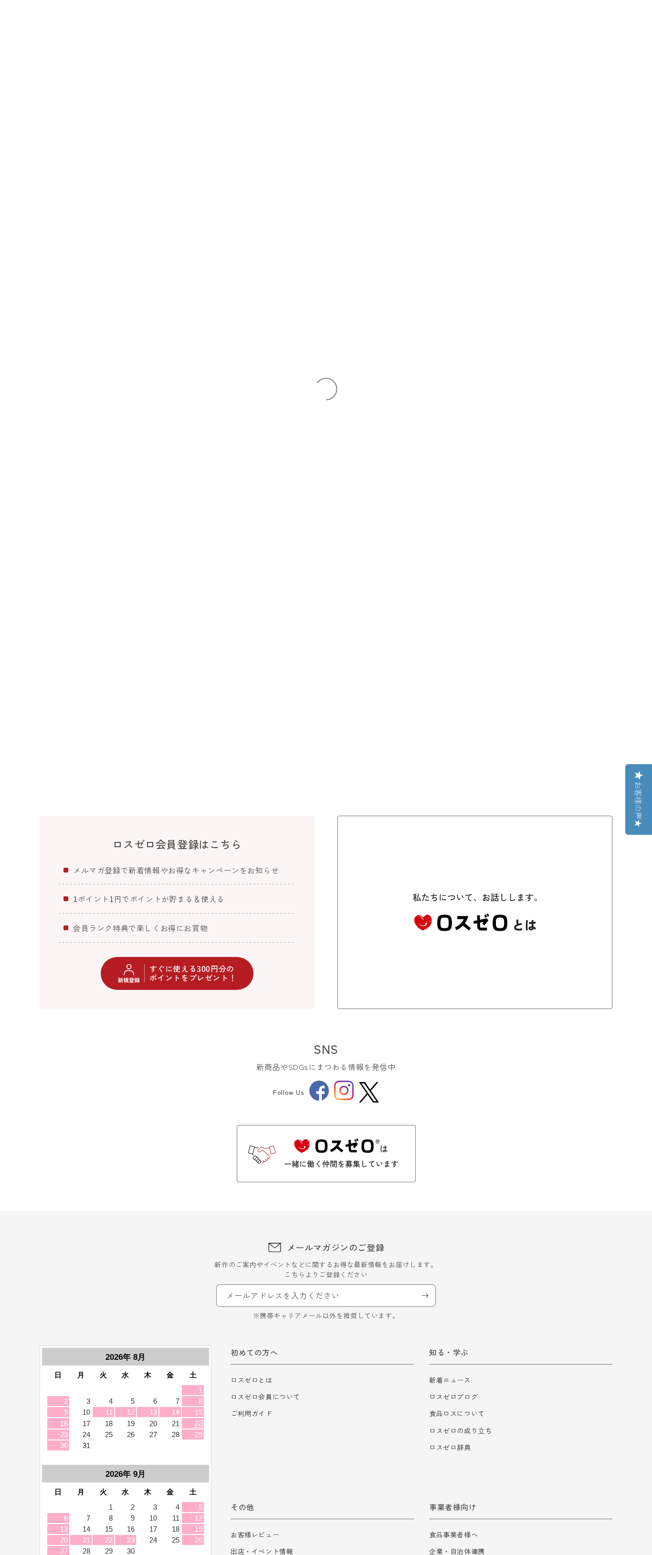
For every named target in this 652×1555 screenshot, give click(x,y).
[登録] (424, 1295)
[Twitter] (369, 1092)
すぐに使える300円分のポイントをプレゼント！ (193, 973)
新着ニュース (450, 1380)
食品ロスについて (457, 1413)
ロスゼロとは (252, 1380)
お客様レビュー (255, 1534)
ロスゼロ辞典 (450, 1447)
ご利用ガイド (252, 1413)
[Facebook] (319, 1098)
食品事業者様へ (453, 1534)
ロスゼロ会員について (265, 1396)
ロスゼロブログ (453, 1396)
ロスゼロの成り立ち (460, 1430)
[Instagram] (344, 1097)
